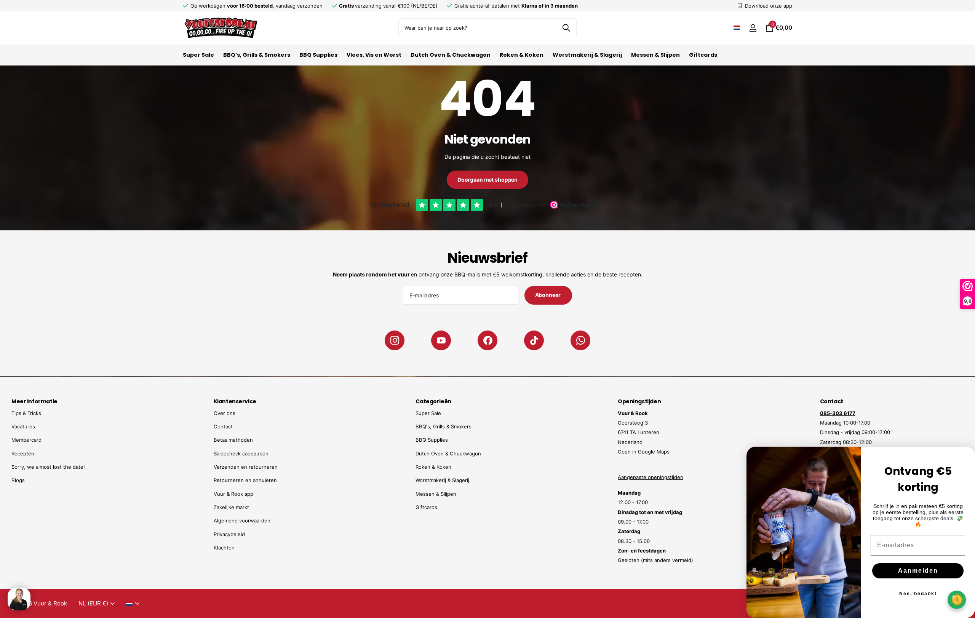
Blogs (18, 480)
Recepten (22, 453)
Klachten (224, 548)
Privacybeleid (229, 534)
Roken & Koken (521, 55)
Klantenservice (235, 401)
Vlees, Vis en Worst (374, 55)
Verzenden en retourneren (246, 467)
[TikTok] (534, 340)
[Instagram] (394, 340)
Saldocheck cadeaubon (241, 453)
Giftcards (703, 55)
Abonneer (548, 295)
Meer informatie (34, 401)
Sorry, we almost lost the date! (48, 467)
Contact (223, 426)
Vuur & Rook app (233, 494)
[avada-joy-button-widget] (957, 599)
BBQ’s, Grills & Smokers (256, 55)
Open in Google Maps (644, 452)
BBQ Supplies (318, 55)
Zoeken (566, 27)
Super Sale (198, 55)
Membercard (26, 440)
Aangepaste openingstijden (650, 477)
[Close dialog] (964, 457)
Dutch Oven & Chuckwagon (451, 55)
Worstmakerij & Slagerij (587, 55)
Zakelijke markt (231, 507)
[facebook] (487, 340)
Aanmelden (918, 570)
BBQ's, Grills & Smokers (444, 426)
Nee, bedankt (918, 593)
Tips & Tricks (26, 413)
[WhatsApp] (580, 340)
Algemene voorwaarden (242, 520)
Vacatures (23, 426)
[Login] (752, 28)
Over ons (224, 413)
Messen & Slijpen (655, 55)
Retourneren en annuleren (245, 480)
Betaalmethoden (233, 440)
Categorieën (433, 401)
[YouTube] (441, 340)
